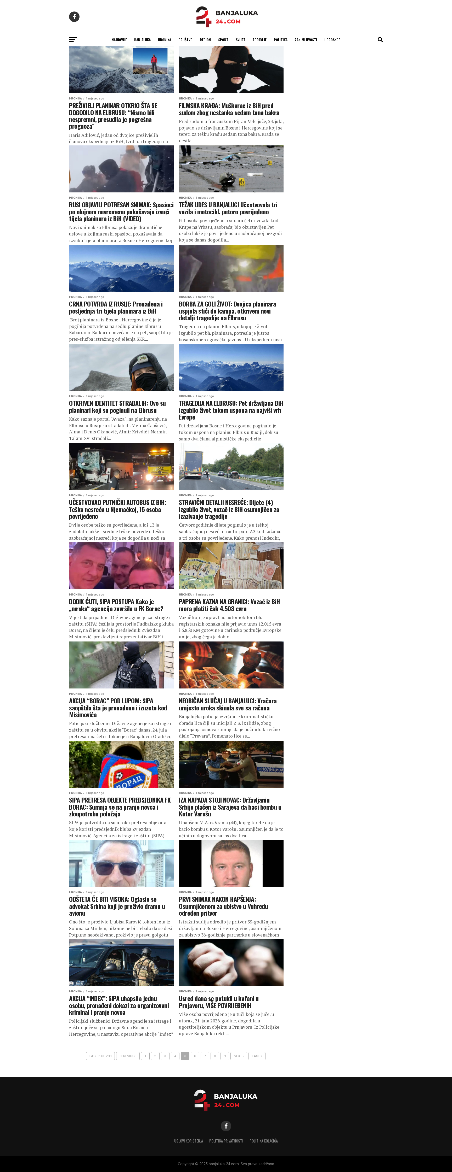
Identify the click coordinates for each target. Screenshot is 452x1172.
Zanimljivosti (306, 39)
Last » (257, 1056)
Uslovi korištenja (188, 1141)
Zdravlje (260, 39)
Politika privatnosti (226, 1141)
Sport (223, 39)
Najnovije (119, 39)
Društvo (185, 39)
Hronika (164, 39)
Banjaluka (142, 39)
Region (205, 39)
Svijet (240, 39)
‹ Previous (128, 1056)
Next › (239, 1056)
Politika (280, 39)
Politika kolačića (264, 1141)
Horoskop (332, 39)
